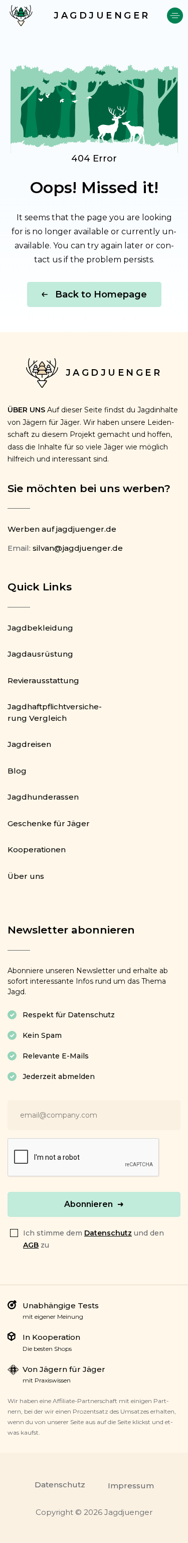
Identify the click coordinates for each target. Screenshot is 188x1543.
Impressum (131, 1485)
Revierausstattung (43, 680)
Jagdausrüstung (40, 654)
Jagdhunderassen (43, 797)
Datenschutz (108, 1233)
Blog (17, 771)
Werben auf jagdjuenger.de (62, 529)
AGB (31, 1245)
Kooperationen (37, 849)
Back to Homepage (101, 294)
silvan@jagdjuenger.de (78, 548)
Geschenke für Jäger (49, 823)
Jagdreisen (29, 744)
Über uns (26, 876)
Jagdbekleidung (40, 628)
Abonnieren (88, 1204)
